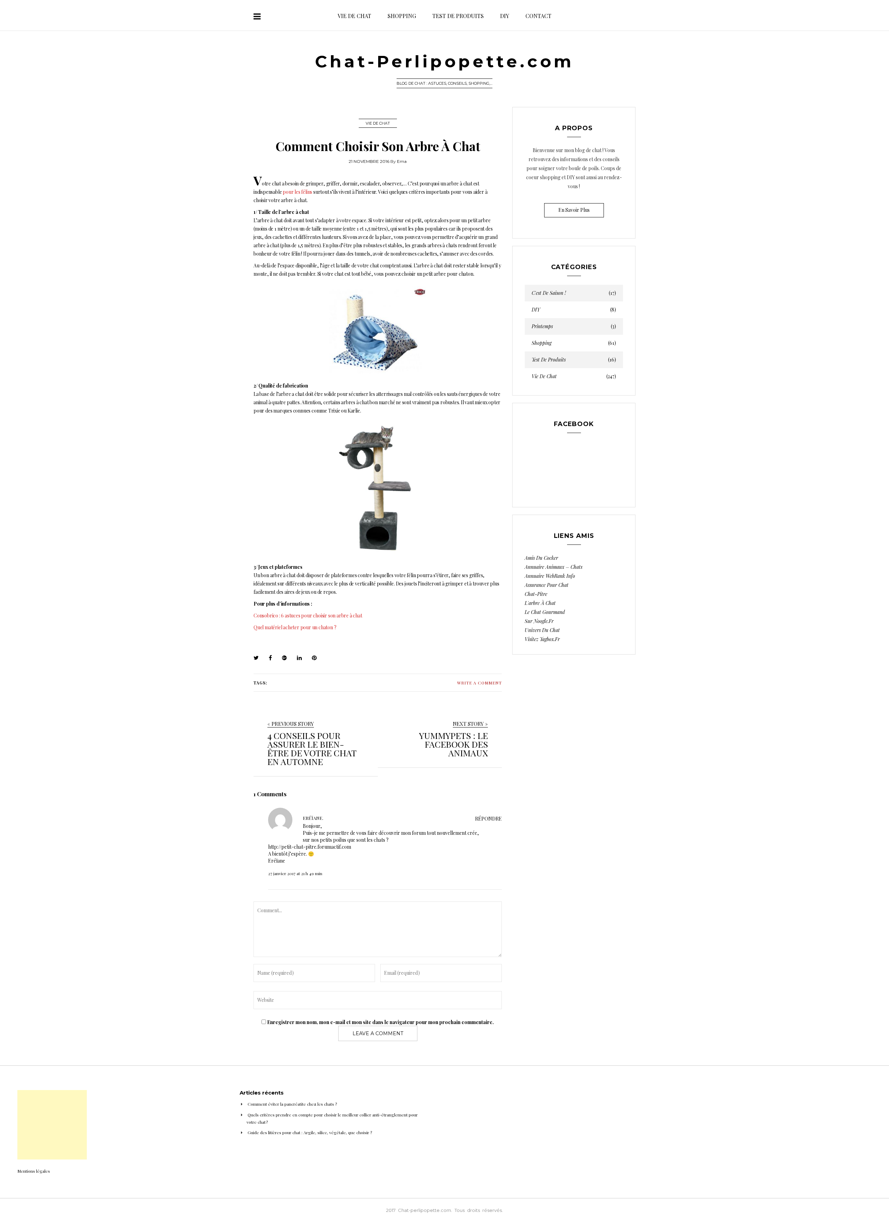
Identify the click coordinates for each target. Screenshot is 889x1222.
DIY (504, 15)
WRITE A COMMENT (479, 682)
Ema (402, 161)
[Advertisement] (52, 1124)
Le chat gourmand (545, 612)
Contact (538, 15)
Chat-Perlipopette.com (444, 61)
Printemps (574, 326)
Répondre (488, 818)
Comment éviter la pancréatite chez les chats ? (292, 1104)
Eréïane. (313, 818)
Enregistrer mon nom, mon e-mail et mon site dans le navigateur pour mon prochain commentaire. (380, 1022)
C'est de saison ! (574, 293)
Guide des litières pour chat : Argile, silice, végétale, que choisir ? (310, 1132)
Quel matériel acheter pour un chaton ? (295, 627)
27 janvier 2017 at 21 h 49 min (295, 873)
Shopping (402, 15)
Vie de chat (354, 15)
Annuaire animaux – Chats (553, 567)
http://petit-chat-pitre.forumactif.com (309, 846)
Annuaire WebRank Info (550, 576)
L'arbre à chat (540, 603)
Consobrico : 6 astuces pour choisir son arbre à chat (308, 615)
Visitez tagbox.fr (542, 639)
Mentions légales (33, 1171)
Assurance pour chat (546, 585)
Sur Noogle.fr (539, 621)
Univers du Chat (542, 630)
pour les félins (297, 192)
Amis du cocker (541, 558)
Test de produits (458, 15)
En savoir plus (574, 210)
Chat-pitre (536, 594)
